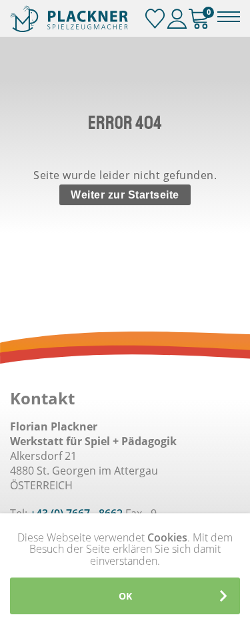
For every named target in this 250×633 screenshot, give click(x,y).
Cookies (167, 537)
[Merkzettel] (155, 19)
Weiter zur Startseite (125, 195)
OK (125, 596)
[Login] (177, 19)
